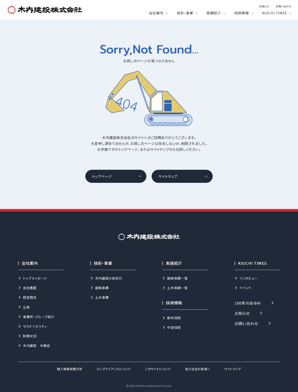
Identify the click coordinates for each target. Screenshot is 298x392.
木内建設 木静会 (36, 345)
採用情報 (241, 12)
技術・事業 (185, 12)
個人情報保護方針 (69, 369)
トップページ (102, 176)
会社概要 (30, 287)
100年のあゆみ (248, 303)
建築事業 (102, 287)
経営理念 (30, 297)
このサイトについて (158, 369)
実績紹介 (213, 12)
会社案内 (156, 12)
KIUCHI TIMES (274, 12)
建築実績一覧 (177, 278)
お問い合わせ (283, 6)
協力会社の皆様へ (197, 369)
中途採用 (174, 327)
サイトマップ (167, 176)
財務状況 (30, 336)
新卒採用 (174, 318)
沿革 (26, 307)
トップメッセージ (35, 278)
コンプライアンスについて (113, 369)
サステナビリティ (35, 326)
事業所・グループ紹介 (39, 316)
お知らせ (264, 6)
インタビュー (248, 278)
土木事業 (102, 297)
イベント (245, 287)
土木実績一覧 (177, 287)
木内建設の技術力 (108, 278)
